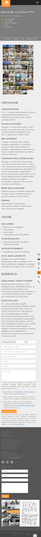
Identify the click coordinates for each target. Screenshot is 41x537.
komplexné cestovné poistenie (25, 392)
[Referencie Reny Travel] (20, 513)
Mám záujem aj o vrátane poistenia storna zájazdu (19, 393)
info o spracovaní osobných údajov (24, 406)
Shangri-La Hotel (32, 39)
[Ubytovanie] (39, 264)
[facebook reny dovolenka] (2, 462)
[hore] (35, 535)
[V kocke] (39, 255)
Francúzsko (15, 39)
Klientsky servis (19, 424)
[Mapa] (39, 277)
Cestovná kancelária (14, 458)
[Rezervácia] (39, 273)
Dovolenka (6, 2)
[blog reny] (11, 462)
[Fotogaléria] (39, 259)
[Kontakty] (39, 282)
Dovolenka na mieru (17, 532)
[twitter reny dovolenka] (7, 462)
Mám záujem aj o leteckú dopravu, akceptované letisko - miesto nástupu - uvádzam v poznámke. (19, 398)
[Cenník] (39, 268)
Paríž (23, 39)
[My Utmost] (28, 534)
